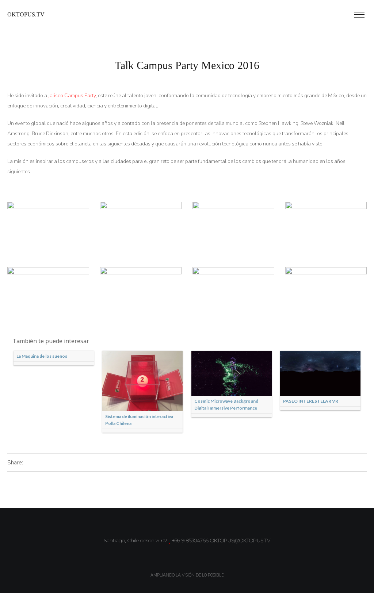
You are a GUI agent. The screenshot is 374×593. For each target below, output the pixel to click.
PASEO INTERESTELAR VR (310, 401)
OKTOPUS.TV (26, 14)
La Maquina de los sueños (41, 356)
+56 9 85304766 (190, 540)
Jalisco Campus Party (72, 95)
